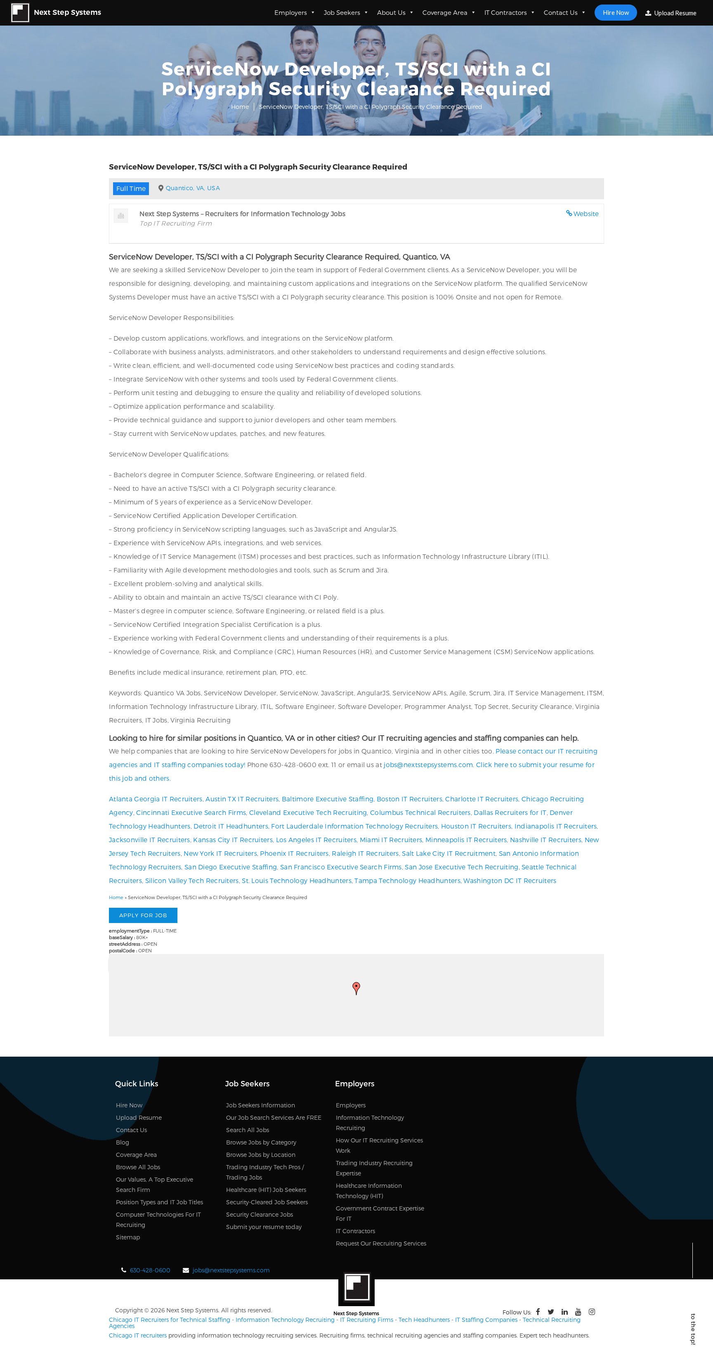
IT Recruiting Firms (366, 1319)
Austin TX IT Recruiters (242, 799)
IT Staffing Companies (486, 1319)
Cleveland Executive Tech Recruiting (308, 812)
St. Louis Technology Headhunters (297, 880)
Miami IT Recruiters (391, 839)
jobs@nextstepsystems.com (428, 764)
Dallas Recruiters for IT (510, 812)
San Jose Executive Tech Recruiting (461, 867)
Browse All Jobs (138, 1166)
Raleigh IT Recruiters (365, 853)
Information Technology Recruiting (285, 1319)
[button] (356, 988)
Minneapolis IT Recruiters (466, 839)
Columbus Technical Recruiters (420, 812)
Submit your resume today (264, 1226)
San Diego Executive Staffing (230, 867)
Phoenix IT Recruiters (294, 853)
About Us (391, 12)
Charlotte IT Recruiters (481, 799)
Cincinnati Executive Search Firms (191, 812)
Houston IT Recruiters (476, 826)
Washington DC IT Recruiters (509, 880)
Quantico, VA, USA (193, 187)
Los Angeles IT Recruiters (316, 839)
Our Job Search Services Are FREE (273, 1117)
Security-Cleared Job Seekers (267, 1202)
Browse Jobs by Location (260, 1154)
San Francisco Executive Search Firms (341, 867)
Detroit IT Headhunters (231, 826)
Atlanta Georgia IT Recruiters (156, 799)
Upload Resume (674, 12)
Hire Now (616, 12)
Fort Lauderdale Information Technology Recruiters (354, 826)
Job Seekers (342, 12)
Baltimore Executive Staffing (327, 799)
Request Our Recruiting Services (381, 1243)
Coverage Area (445, 12)
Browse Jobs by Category (261, 1142)
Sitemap (128, 1237)
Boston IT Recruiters (409, 799)
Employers (290, 12)
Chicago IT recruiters (138, 1335)
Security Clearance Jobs (259, 1214)
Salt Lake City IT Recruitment (449, 853)
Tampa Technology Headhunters (407, 880)
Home (240, 106)
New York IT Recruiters (220, 853)
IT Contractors (505, 12)
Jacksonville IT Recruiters (149, 839)
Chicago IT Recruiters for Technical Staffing (169, 1319)
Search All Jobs (247, 1129)
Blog (122, 1142)
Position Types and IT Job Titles (159, 1202)
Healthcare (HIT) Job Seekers (266, 1189)
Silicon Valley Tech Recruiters (192, 880)
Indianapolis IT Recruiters (556, 826)
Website (586, 213)
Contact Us (561, 12)
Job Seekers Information (260, 1105)
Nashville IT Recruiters (545, 839)
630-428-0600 (150, 1270)
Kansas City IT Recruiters (233, 839)
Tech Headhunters (424, 1319)
